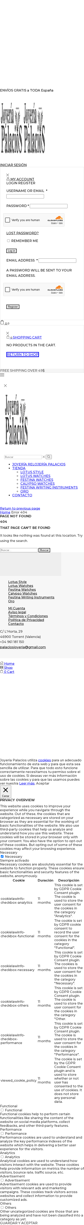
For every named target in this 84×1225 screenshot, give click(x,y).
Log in (11, 250)
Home (5, 512)
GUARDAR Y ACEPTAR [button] (19, 1223)
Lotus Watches (35, 476)
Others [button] (5, 1203)
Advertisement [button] (12, 1176)
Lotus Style (32, 472)
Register (13, 306)
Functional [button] (8, 1106)
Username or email (26, 191)
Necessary (13, 857)
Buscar (44, 550)
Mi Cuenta (16, 608)
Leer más (27, 783)
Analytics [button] (7, 1153)
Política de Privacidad (26, 620)
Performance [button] (11, 1129)
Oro (24, 491)
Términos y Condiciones (28, 616)
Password (17, 206)
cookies (44, 760)
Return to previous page (20, 508)
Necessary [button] (8, 852)
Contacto (22, 495)
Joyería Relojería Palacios (38, 464)
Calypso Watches (37, 484)
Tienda (18, 468)
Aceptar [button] (42, 783)
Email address (22, 260)
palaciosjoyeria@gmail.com (23, 647)
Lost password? (22, 233)
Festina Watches (36, 480)
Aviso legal (17, 612)
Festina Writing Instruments (49, 487)
